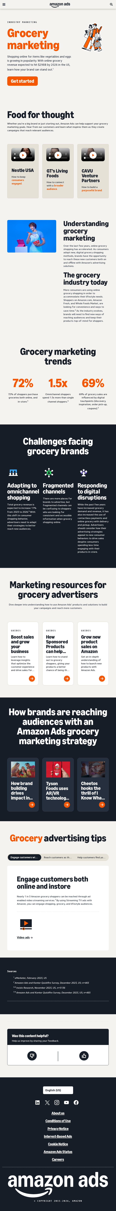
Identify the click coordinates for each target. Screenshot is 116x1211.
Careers (58, 1159)
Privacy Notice (58, 1128)
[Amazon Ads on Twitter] (47, 1103)
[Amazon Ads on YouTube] (66, 1103)
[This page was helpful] (84, 1056)
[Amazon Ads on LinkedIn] (37, 1103)
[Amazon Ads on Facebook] (76, 1103)
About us (58, 1113)
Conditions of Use (58, 1121)
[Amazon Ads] (57, 4)
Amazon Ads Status (58, 1152)
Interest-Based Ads (58, 1136)
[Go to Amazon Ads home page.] (58, 1184)
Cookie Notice (58, 1144)
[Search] (111, 4)
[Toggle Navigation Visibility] (4, 4)
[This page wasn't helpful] (32, 1056)
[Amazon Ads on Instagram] (56, 1103)
